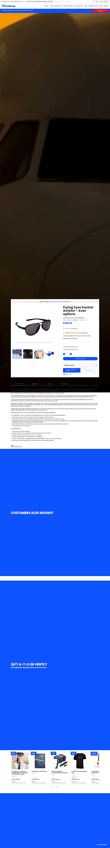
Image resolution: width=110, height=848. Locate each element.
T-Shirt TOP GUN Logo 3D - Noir (80, 772)
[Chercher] (93, 1)
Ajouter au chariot (80, 358)
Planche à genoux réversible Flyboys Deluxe (59, 772)
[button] (99, 1)
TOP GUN (73, 774)
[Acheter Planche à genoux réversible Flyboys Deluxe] (60, 760)
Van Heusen (14, 776)
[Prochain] (35, 362)
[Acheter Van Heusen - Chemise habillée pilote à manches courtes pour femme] (20, 760)
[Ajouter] (71, 354)
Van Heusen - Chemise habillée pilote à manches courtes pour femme (20, 773)
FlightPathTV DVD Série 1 (39, 771)
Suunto (93, 774)
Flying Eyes (81, 318)
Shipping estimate (80, 365)
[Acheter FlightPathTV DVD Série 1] (40, 760)
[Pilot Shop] (8, 6)
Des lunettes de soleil (70, 318)
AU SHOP (35, 1)
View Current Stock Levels (70, 338)
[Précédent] (53, 787)
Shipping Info (74, 328)
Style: (70, 346)
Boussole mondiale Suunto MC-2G (97, 772)
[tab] (19, 384)
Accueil (42, 301)
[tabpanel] (55, 414)
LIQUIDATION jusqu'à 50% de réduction (100, 11)
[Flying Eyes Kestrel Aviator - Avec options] (17, 354)
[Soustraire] (64, 354)
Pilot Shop (34, 773)
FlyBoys (53, 774)
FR (108, 1)
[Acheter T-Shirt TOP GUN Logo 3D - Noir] (80, 760)
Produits (47, 301)
